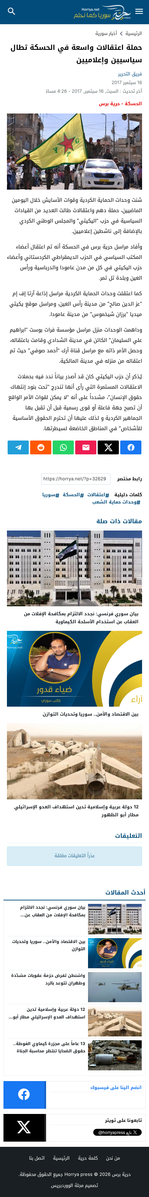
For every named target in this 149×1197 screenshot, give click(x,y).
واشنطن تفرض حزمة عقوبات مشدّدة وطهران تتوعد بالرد (48, 979)
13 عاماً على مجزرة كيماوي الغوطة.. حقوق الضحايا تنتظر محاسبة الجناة (49, 1047)
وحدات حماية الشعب (114, 502)
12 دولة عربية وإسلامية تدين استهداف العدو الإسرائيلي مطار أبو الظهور (76, 810)
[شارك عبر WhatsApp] (63, 447)
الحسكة (71, 495)
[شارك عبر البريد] (86, 447)
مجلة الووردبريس (67, 1185)
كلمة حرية (88, 1158)
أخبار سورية (106, 33)
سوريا (48, 495)
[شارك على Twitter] (108, 447)
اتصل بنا (37, 1158)
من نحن (113, 1158)
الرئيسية (61, 1158)
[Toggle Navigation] (139, 12)
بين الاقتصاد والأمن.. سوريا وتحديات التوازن (91, 714)
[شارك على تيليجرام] (18, 447)
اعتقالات (96, 495)
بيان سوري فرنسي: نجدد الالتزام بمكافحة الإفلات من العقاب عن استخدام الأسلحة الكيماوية (81, 617)
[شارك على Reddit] (41, 447)
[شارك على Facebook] (131, 447)
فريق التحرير (130, 74)
